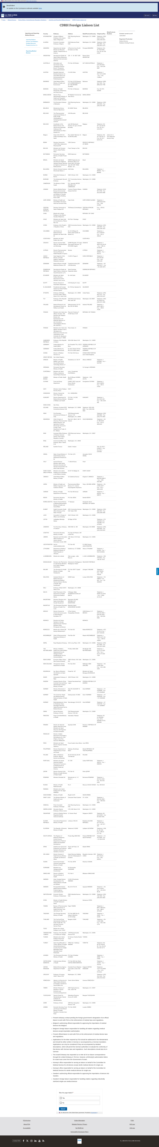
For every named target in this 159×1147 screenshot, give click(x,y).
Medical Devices (12, 20)
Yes (64, 1098)
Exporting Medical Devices (31, 52)
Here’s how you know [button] (31, 0)
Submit (63, 1109)
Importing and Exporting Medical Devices (59, 20)
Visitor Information (79, 1120)
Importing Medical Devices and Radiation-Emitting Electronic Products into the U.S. (32, 42)
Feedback (157, 571)
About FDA (27, 1124)
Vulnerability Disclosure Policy (79, 1132)
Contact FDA (16, 1140)
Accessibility (26, 1128)
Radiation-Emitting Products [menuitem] (126, 43)
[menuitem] (127, 35)
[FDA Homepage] (9, 15)
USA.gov (132, 1128)
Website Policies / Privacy (79, 1124)
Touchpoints (93, 1112)
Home (3, 20)
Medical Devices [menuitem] (123, 41)
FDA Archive (26, 1120)
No (63, 1103)
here (40, 8)
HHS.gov (132, 1124)
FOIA (132, 1120)
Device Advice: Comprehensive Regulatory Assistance (32, 20)
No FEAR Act (79, 1128)
